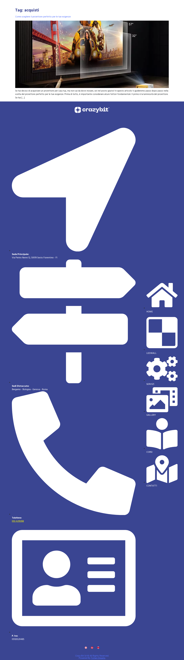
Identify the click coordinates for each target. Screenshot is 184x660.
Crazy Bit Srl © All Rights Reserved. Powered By (92, 657)
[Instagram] (86, 648)
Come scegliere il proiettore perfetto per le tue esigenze (43, 17)
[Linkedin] (92, 648)
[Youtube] (98, 648)
